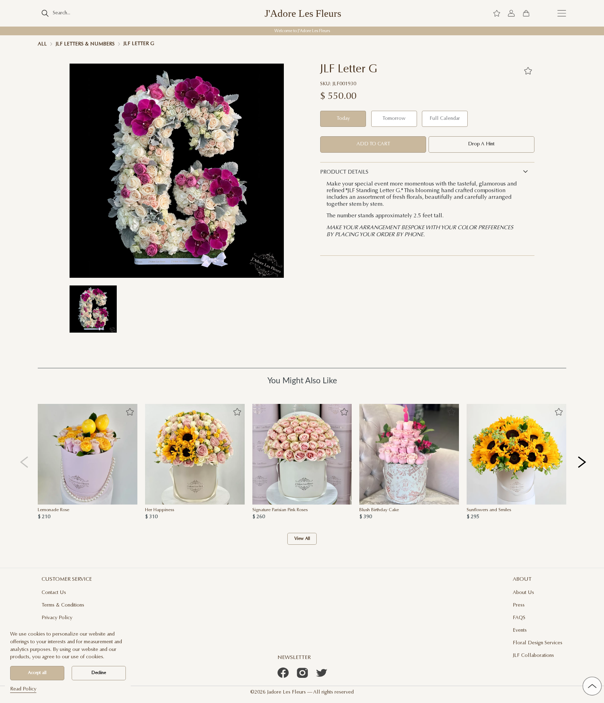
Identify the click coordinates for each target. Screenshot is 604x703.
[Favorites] (527, 71)
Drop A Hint (481, 144)
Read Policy (23, 689)
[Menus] (561, 13)
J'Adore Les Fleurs (303, 13)
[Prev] (24, 462)
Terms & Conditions (63, 605)
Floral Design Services (537, 643)
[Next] (582, 462)
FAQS (519, 618)
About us (523, 592)
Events (520, 630)
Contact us (54, 592)
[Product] (87, 454)
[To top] (592, 686)
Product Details (344, 172)
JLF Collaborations (533, 655)
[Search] (45, 13)
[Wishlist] (496, 13)
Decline (99, 673)
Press (519, 605)
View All (302, 539)
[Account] (511, 13)
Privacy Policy (57, 618)
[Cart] (526, 13)
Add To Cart (373, 144)
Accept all (37, 673)
